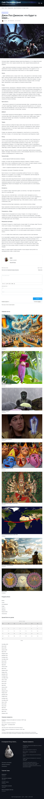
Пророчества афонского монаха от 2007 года (16, 719)
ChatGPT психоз (5, 411)
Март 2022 (4, 711)
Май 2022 (4, 707)
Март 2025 (4, 651)
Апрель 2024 (4, 666)
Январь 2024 (4, 672)
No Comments (18, 20)
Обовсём (3, 609)
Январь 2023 (4, 692)
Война (3, 600)
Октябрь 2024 (5, 657)
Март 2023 (4, 689)
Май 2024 (4, 664)
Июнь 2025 (4, 648)
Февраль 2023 (5, 690)
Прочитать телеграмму (6, 762)
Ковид (3, 606)
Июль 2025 (4, 646)
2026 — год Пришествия (10, 724)
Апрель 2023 (4, 687)
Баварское (4, 347)
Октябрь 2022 (5, 698)
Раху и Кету (4, 591)
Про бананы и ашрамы (6, 384)
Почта (3, 291)
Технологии (4, 613)
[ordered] (9, 283)
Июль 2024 (4, 661)
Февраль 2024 (5, 670)
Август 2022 (4, 702)
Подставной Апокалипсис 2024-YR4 (10, 534)
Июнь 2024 (4, 662)
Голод (3, 602)
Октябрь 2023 (5, 676)
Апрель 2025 (4, 649)
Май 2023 (4, 685)
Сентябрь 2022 (5, 700)
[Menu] (41, 3)
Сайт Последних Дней (11, 2)
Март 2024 (4, 668)
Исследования (5, 604)
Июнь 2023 (4, 683)
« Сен (21, 640)
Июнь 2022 (4, 705)
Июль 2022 (4, 703)
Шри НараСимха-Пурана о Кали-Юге (10, 503)
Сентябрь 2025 (5, 644)
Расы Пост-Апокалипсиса (7, 565)
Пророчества (5, 12)
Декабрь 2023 (5, 674)
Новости (3, 608)
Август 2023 (4, 679)
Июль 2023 (4, 681)
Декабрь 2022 (5, 694)
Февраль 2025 (5, 653)
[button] (13, 262)
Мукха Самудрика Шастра (7, 468)
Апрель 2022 (4, 709)
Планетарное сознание (7, 439)
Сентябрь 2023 (5, 677)
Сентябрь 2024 (5, 659)
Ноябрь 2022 (4, 696)
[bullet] (11, 283)
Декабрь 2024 (5, 655)
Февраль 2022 (5, 713)
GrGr (11, 258)
